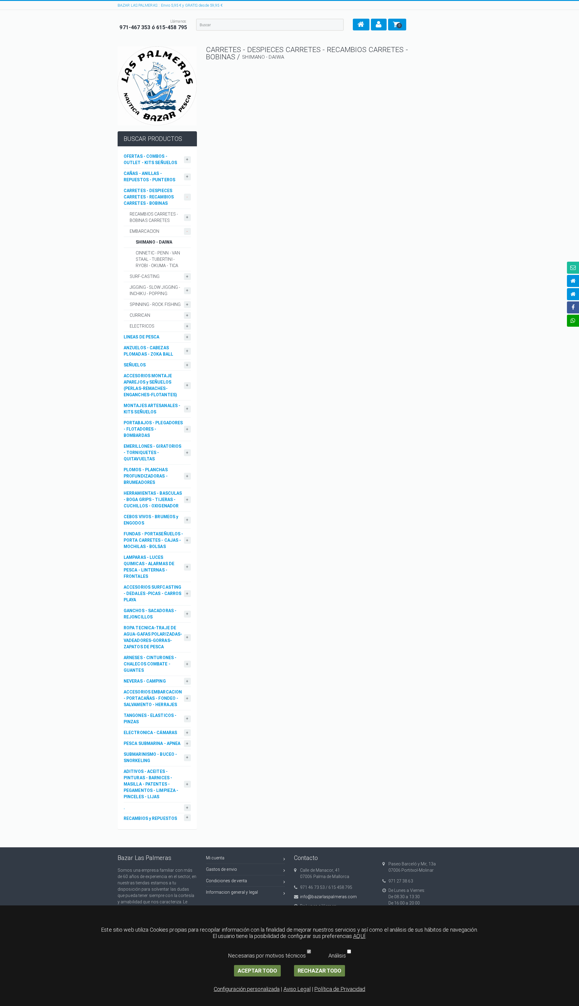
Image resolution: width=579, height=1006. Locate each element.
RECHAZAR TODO (319, 970)
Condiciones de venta (226, 880)
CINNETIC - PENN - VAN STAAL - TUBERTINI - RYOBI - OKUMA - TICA (158, 259)
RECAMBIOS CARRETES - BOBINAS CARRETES (154, 217)
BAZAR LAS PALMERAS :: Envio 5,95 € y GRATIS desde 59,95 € (170, 5)
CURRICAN (140, 315)
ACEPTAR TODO (257, 970)
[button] (361, 24)
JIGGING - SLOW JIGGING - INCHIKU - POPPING (155, 290)
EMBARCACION (144, 231)
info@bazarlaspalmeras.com (328, 896)
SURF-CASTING (145, 276)
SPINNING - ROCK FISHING (155, 304)
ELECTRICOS (142, 326)
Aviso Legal (297, 989)
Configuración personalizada (247, 989)
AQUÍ (359, 936)
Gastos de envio (221, 869)
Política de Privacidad (339, 989)
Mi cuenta (215, 857)
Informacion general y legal (232, 892)
